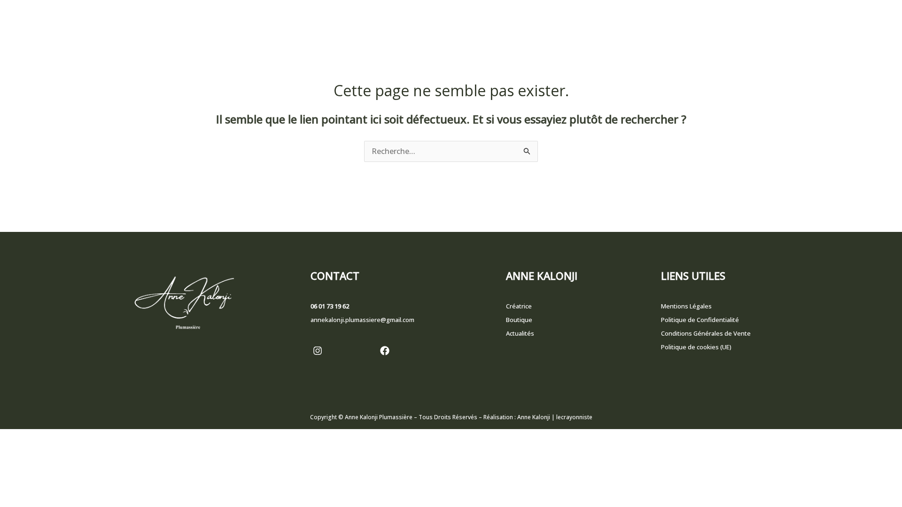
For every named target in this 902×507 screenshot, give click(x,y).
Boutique (519, 319)
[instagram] (318, 351)
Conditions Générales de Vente (706, 333)
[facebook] (385, 351)
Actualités (520, 333)
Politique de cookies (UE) (696, 347)
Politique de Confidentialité (700, 319)
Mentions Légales (686, 306)
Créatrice (519, 306)
